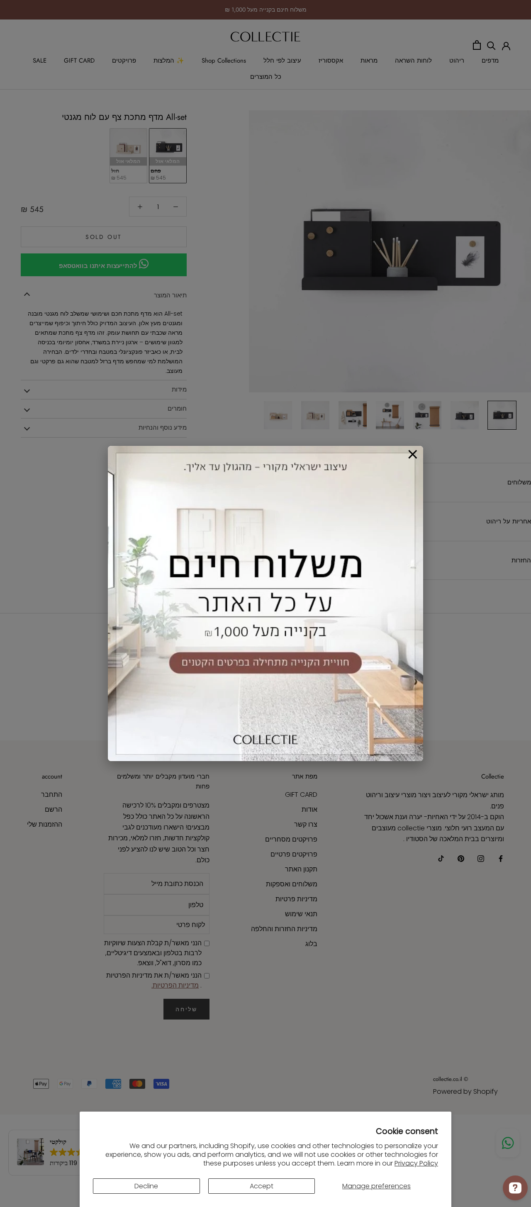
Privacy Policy (416, 1163)
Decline (146, 1186)
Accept (261, 1186)
